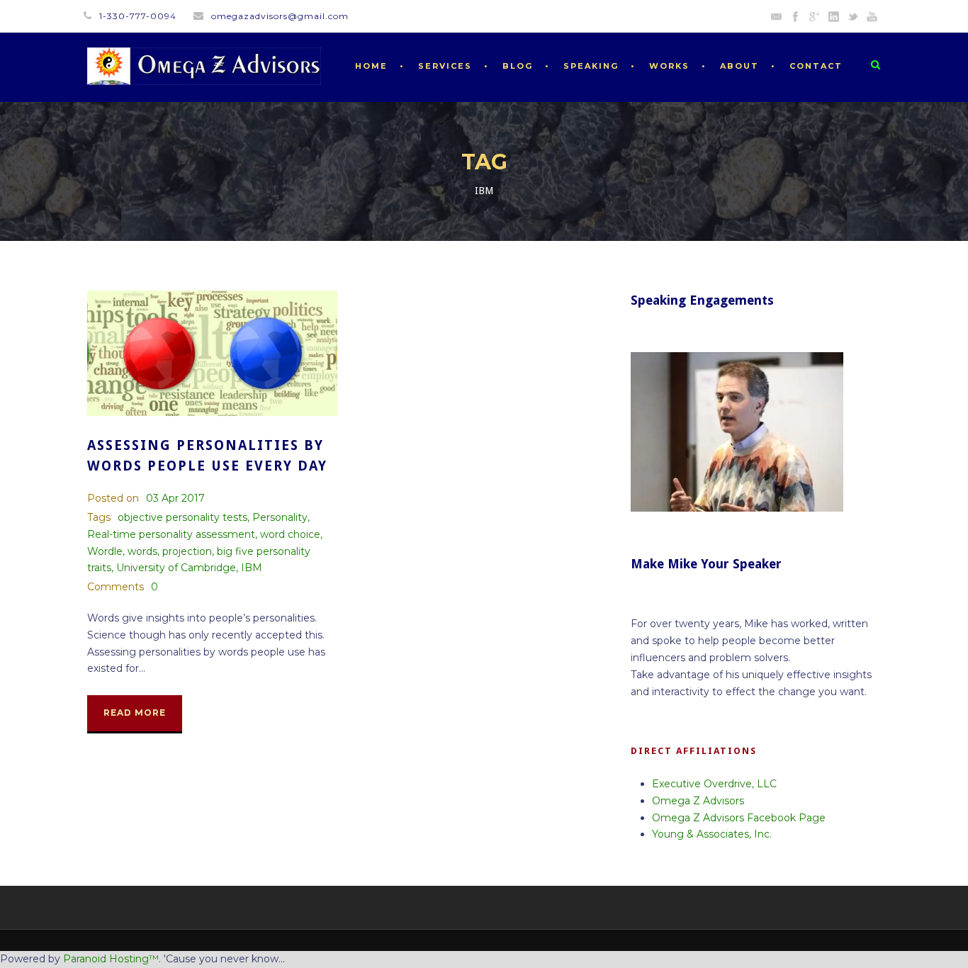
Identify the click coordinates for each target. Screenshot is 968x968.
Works (669, 66)
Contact (816, 66)
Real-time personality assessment (171, 534)
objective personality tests (182, 517)
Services (445, 66)
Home (371, 66)
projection (187, 551)
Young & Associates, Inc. (712, 834)
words (142, 551)
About (739, 66)
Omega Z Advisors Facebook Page (739, 817)
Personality (280, 517)
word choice (290, 534)
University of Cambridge (176, 567)
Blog (517, 66)
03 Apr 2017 (175, 498)
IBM (251, 567)
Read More (134, 712)
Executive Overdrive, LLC (714, 783)
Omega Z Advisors (698, 800)
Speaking (591, 66)
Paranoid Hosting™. (112, 958)
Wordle (105, 551)
